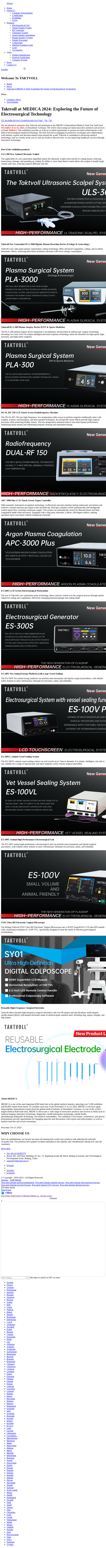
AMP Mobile (15, 1180)
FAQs (14, 20)
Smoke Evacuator (20, 40)
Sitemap (4, 1180)
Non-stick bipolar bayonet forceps (16, 1185)
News (9, 62)
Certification (17, 15)
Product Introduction (21, 55)
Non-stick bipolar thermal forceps (74, 1185)
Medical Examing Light (22, 45)
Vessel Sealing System (22, 28)
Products (10, 23)
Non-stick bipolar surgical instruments (17, 1182)
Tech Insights (12, 102)
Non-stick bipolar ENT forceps (45, 1185)
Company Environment (22, 13)
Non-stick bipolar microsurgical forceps (82, 1182)
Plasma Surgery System (22, 38)
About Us (11, 10)
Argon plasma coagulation (23, 35)
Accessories (17, 50)
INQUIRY (5, 1149)
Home (9, 8)
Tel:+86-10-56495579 (16, 1153)
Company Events (19, 60)
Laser (14, 47)
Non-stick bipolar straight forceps (49, 1182)
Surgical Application (21, 57)
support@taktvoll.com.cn (18, 1161)
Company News (14, 99)
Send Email (6, 1190)
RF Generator (18, 30)
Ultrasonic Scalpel (20, 33)
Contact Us (11, 65)
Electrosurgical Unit (21, 25)
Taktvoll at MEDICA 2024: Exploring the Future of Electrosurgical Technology (41, 89)
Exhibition (16, 18)
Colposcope (17, 42)
